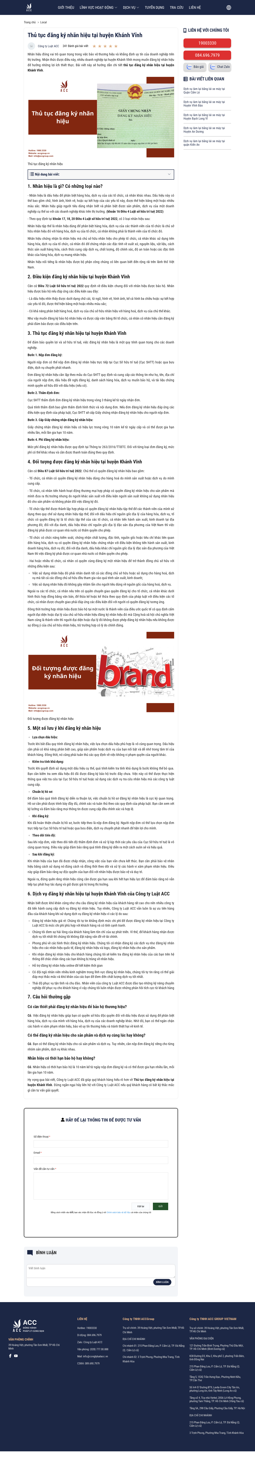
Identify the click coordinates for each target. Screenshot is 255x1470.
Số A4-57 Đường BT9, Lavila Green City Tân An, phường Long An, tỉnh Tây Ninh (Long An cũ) (214, 1389)
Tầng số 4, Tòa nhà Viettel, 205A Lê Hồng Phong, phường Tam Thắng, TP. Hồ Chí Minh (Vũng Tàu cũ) (216, 1399)
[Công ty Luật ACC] (29, 7)
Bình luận (162, 1282)
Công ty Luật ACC (48, 46)
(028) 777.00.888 (99, 1349)
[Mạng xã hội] (10, 1356)
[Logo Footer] (27, 1326)
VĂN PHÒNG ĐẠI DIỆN (201, 1338)
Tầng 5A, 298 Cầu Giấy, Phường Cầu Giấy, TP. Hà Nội (217, 1408)
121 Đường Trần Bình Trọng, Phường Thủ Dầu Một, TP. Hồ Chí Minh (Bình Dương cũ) (216, 1347)
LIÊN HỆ (195, 7)
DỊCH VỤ (129, 7)
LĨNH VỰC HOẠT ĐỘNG (96, 7)
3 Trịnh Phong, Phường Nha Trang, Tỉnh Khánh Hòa (216, 1433)
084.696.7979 (207, 55)
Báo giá (199, 67)
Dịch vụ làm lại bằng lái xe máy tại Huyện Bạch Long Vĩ (204, 116)
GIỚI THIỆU (66, 7)
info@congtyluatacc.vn (95, 1356)
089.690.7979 (92, 1363)
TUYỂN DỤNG (154, 7)
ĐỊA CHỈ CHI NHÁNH (134, 1339)
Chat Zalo (223, 67)
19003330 (207, 43)
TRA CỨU (176, 7)
